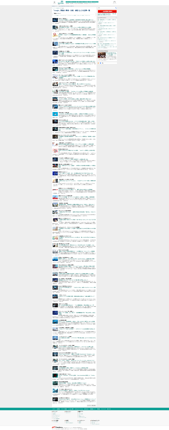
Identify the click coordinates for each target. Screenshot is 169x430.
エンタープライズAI (82, 417)
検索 (116, 8)
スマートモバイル (56, 416)
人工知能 (56, 15)
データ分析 (81, 413)
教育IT (80, 422)
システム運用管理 (56, 418)
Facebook (100, 63)
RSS (98, 63)
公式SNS (58, 428)
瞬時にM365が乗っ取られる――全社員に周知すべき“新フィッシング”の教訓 (111, 53)
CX (79, 415)
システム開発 (55, 421)
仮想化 (54, 413)
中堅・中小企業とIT (69, 422)
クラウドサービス (63, 15)
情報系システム (81, 416)
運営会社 (81, 428)
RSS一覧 (93, 422)
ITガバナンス (87, 15)
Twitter (102, 63)
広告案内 (62, 428)
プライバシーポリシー (74, 428)
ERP (79, 412)
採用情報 (85, 428)
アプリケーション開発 (72, 15)
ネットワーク (55, 417)
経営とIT (67, 421)
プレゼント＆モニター (96, 424)
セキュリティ (68, 412)
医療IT (80, 421)
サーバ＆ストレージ (56, 415)
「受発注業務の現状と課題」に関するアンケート (106, 28)
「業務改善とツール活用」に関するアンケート (106, 22)
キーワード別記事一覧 (56, 8)
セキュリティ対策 (80, 15)
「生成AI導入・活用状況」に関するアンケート (106, 34)
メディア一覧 (54, 428)
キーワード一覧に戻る (91, 405)
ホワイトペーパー (95, 421)
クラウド (54, 412)
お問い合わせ (66, 428)
